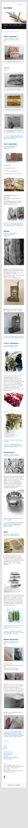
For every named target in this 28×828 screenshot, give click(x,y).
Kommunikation (14, 735)
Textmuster (10, 633)
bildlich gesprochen (18, 731)
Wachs (16, 225)
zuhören (22, 225)
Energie (5, 734)
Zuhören (21, 223)
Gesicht (9, 337)
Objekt (15, 336)
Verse (13, 225)
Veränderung (15, 736)
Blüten (19, 224)
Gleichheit (13, 337)
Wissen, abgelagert (10, 36)
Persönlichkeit (9, 525)
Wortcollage (9, 632)
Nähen (18, 445)
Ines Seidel (8, 8)
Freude (12, 445)
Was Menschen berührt (8, 753)
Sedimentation (10, 138)
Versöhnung (10, 446)
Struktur (18, 525)
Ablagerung (13, 137)
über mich (15, 24)
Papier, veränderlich (8, 754)
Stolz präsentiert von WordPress (14, 785)
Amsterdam (6, 756)
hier (14, 204)
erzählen (8, 734)
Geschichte (19, 734)
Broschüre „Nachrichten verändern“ (11, 757)
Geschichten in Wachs (13, 684)
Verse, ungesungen (10, 144)
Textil (7, 633)
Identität (6, 231)
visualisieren (6, 526)
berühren (13, 224)
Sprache (5, 632)
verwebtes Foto (17, 625)
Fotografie (21, 137)
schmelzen (6, 736)
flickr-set (5, 713)
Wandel (18, 135)
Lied (7, 225)
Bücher (17, 137)
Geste (15, 445)
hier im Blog (6, 441)
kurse (5, 27)
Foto (15, 135)
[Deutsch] (4, 776)
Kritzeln (5, 733)
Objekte (5, 138)
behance (5, 519)
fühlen (12, 734)
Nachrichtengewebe (8, 758)
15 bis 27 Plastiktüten (11, 343)
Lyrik (15, 223)
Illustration (19, 522)
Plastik (21, 445)
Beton (16, 224)
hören (5, 225)
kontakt (20, 24)
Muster (15, 444)
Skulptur (20, 337)
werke (10, 24)
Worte (21, 135)
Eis (20, 733)
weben (10, 526)
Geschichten (6, 735)
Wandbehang (15, 446)
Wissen (14, 138)
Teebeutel (10, 225)
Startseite (5, 24)
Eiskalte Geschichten (11, 639)
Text (4, 633)
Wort (23, 337)
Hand (22, 224)
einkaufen (16, 523)
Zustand (20, 736)
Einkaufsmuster (9, 452)
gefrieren (15, 734)
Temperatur (10, 736)
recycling (5, 446)
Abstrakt (12, 135)
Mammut (22, 735)
